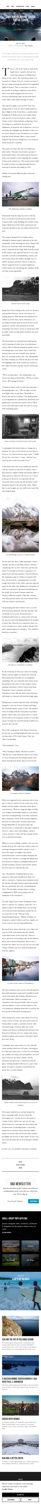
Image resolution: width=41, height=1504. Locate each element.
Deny (30, 1500)
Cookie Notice (7, 1489)
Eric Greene (29, 46)
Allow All (20, 1495)
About (20, 1479)
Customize (11, 1500)
